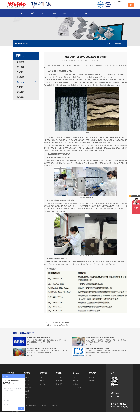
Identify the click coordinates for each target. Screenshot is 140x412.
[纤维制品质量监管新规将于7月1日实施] (19, 338)
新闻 (116, 43)
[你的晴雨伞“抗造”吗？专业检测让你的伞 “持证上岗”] (19, 348)
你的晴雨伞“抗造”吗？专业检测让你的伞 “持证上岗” (42, 348)
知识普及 (120, 43)
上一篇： (57, 323)
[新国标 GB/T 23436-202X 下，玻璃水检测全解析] (78, 338)
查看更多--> (30, 345)
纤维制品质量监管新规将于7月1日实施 (38, 337)
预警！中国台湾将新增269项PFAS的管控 (98, 348)
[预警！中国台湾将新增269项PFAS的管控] (78, 348)
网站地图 (54, 405)
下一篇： (56, 325)
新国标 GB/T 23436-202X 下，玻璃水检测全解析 (100, 337)
